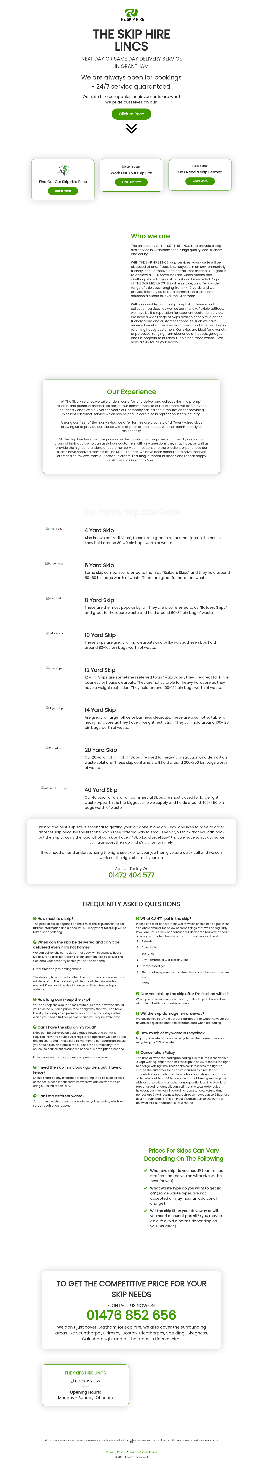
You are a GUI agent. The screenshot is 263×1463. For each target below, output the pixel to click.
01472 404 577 (131, 875)
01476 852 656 (131, 1315)
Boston (130, 1333)
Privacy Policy (115, 1452)
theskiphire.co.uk (137, 1457)
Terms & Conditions (143, 1452)
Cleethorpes (151, 1333)
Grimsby (112, 1333)
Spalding (176, 1333)
